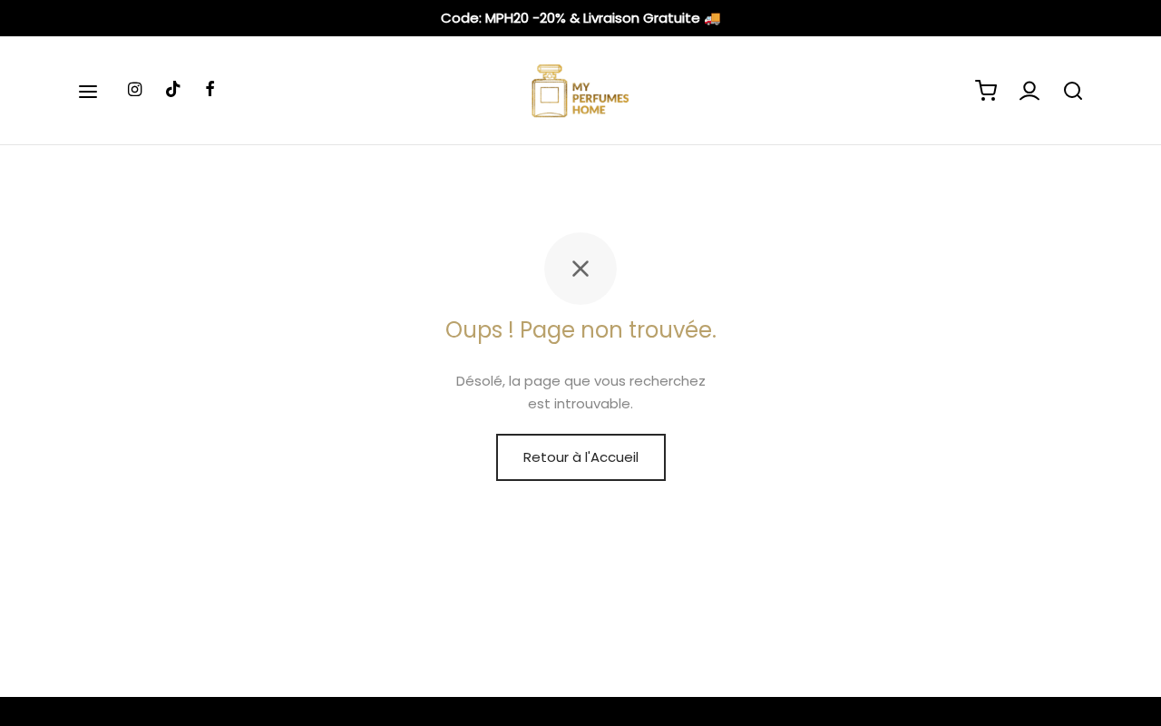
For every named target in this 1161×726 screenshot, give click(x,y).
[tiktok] (173, 90)
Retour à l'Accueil (581, 456)
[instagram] (135, 90)
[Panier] (986, 91)
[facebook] (210, 90)
